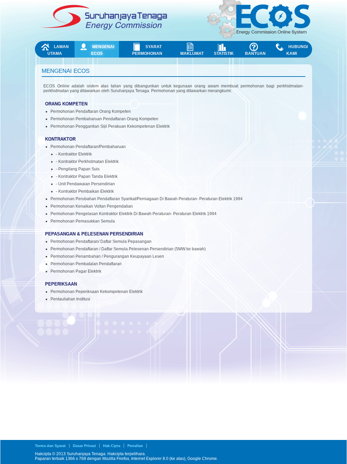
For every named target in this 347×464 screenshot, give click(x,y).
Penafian (135, 446)
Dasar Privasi (84, 446)
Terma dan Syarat (50, 446)
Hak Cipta (111, 446)
